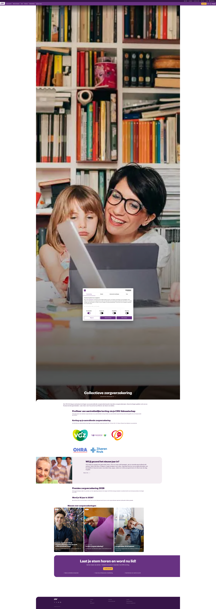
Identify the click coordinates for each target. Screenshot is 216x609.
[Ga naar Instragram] (57, 602)
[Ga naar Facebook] (54, 602)
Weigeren (92, 317)
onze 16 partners (90, 299)
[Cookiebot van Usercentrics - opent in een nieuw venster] (127, 290)
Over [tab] (127, 294)
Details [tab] (101, 294)
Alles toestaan (124, 317)
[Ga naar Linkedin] (61, 602)
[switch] (101, 313)
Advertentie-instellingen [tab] (114, 294)
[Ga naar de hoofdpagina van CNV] (2, 3)
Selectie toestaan (108, 317)
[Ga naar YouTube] (59, 602)
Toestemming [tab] (89, 294)
